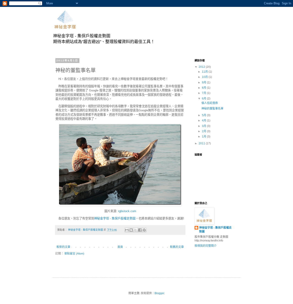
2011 (202, 143)
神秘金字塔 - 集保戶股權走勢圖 (115, 218)
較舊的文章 (177, 247)
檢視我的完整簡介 (206, 245)
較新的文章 (63, 247)
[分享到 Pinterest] (144, 230)
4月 (204, 120)
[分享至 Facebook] (140, 230)
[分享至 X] (135, 230)
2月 (204, 131)
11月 (205, 71)
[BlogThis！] (131, 230)
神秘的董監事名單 (212, 108)
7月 (204, 93)
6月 (204, 98)
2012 (202, 66)
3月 (204, 126)
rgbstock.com (127, 211)
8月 (204, 87)
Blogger (159, 293)
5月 (204, 115)
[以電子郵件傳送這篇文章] (127, 230)
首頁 (120, 247)
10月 (205, 77)
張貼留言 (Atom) (74, 253)
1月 (204, 136)
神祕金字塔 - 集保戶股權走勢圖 (215, 229)
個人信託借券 (209, 103)
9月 (204, 82)
